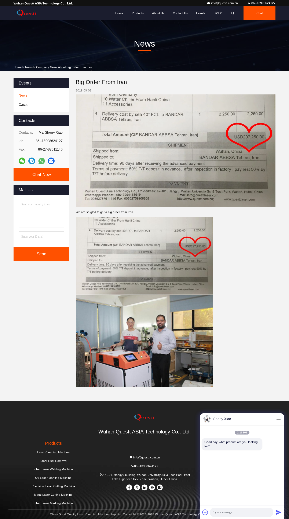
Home (119, 13)
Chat (259, 13)
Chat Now (41, 174)
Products (138, 13)
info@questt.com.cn (225, 3)
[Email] (51, 161)
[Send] (278, 512)
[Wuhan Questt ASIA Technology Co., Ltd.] (27, 13)
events (200, 13)
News (29, 67)
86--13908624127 (262, 3)
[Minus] (278, 419)
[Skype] (31, 161)
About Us (158, 13)
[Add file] (205, 512)
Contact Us (180, 13)
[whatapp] (41, 161)
